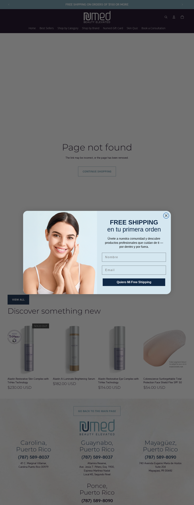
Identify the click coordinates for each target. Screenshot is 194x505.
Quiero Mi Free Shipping (134, 282)
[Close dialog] (166, 215)
